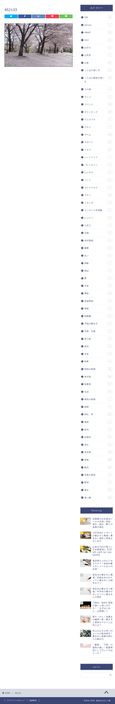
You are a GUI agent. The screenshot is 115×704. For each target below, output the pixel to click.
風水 (97, 490)
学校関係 (97, 301)
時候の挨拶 (97, 369)
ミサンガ (97, 203)
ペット (97, 180)
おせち (97, 47)
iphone (97, 25)
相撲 (97, 407)
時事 (97, 361)
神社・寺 (97, 414)
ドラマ (97, 150)
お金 (97, 63)
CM (97, 17)
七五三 (97, 225)
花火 (97, 445)
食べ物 (97, 498)
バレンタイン (97, 165)
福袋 (97, 422)
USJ (97, 40)
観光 (97, 467)
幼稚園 (97, 316)
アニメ (97, 97)
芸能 (97, 460)
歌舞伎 (97, 384)
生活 (97, 392)
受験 (97, 263)
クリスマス (97, 119)
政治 (97, 346)
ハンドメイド (97, 157)
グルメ (97, 127)
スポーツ (97, 142)
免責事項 (33, 700)
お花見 (97, 55)
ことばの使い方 (97, 70)
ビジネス (97, 172)
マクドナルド (97, 188)
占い (97, 256)
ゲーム (97, 135)
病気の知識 (97, 399)
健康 (97, 248)
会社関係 (97, 240)
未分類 (97, 377)
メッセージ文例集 (97, 210)
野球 (97, 482)
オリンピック (97, 112)
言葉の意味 (97, 475)
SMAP (97, 32)
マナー (97, 195)
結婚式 (97, 437)
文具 (97, 354)
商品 (97, 271)
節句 (97, 430)
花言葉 (97, 452)
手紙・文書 (97, 331)
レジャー (97, 218)
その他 (97, 89)
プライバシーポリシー (16, 700)
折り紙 (97, 339)
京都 (97, 233)
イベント (97, 104)
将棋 (97, 308)
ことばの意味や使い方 (97, 80)
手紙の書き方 (97, 324)
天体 (97, 286)
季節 (97, 293)
